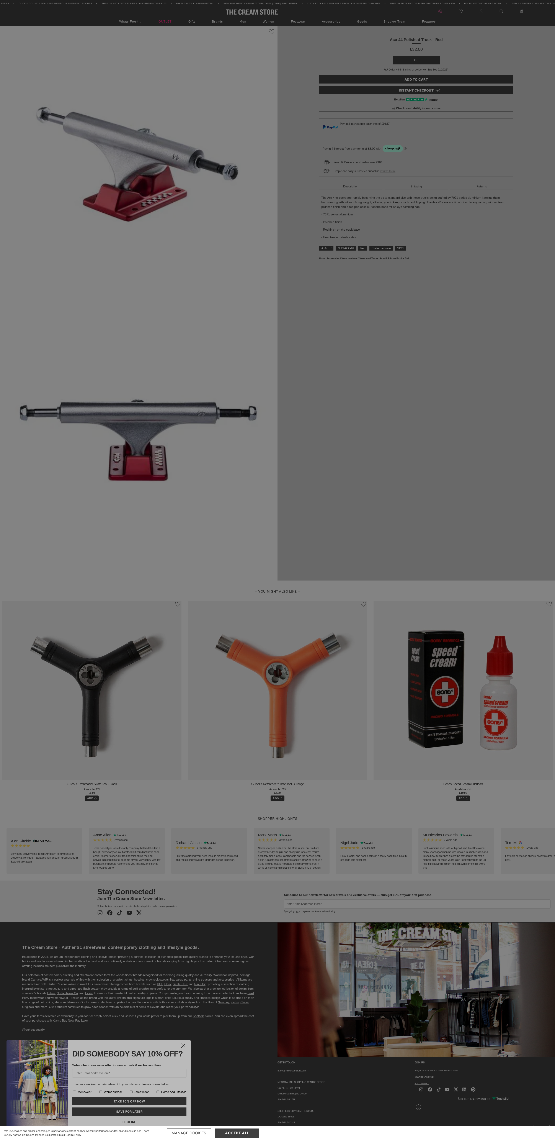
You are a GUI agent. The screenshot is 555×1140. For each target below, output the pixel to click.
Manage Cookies (188, 1133)
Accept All (237, 1133)
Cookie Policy (73, 1135)
